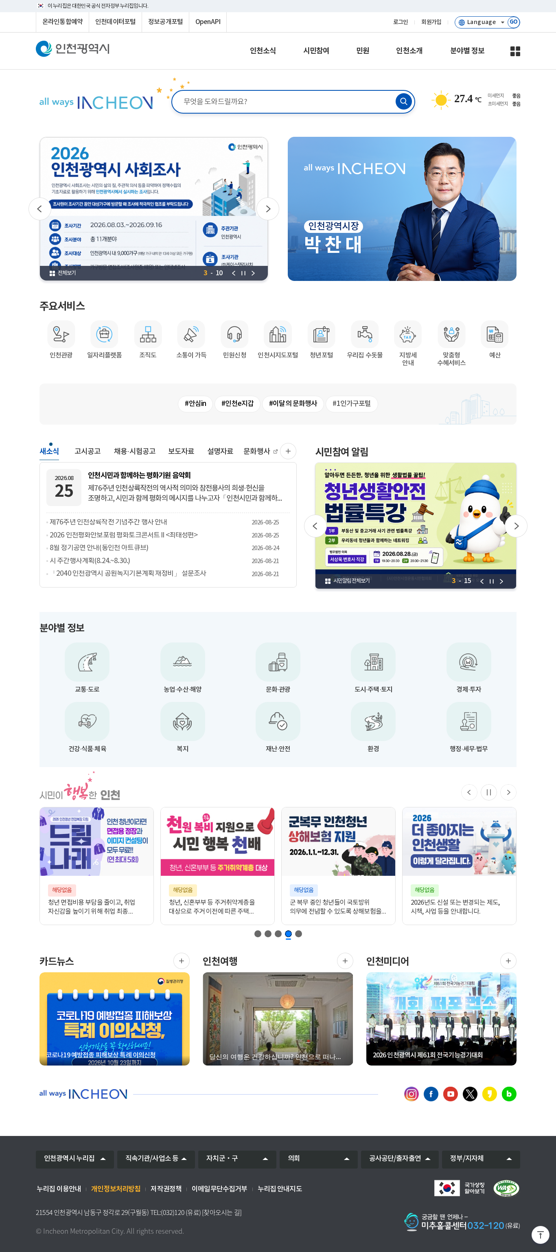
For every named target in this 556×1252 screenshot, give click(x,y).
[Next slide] (508, 792)
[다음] (268, 209)
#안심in (195, 404)
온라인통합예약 (62, 22)
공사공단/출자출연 (395, 1159)
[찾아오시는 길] (221, 1212)
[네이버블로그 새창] (509, 1094)
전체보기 (67, 273)
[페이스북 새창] (431, 1094)
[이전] (40, 209)
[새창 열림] (154, 209)
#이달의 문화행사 (293, 404)
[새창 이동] (459, 1188)
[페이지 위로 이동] (540, 1236)
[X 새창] (470, 1094)
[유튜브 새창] (450, 1094)
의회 (294, 1159)
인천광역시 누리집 (69, 1159)
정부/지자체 (467, 1159)
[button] (257, 933)
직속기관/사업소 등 (152, 1159)
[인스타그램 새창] (411, 1094)
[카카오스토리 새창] (489, 1094)
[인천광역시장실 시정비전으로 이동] (95, 102)
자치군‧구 (222, 1159)
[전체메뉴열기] (515, 51)
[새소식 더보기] (288, 451)
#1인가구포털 (352, 404)
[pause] (243, 273)
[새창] (506, 1189)
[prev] (234, 273)
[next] (253, 273)
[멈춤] (489, 792)
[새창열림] (181, 961)
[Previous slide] (469, 792)
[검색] (404, 101)
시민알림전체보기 (351, 581)
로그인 (400, 22)
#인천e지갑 (237, 404)
